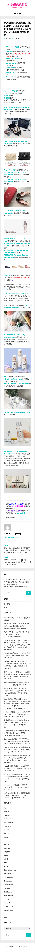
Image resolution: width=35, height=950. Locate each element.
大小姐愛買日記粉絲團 (15, 511)
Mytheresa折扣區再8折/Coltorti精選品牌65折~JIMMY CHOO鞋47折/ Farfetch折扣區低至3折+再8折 (17, 714)
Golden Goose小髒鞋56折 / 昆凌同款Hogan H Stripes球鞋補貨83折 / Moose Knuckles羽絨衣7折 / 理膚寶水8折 (16, 691)
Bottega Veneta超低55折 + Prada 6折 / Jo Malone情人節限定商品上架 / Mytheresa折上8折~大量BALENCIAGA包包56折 (17, 758)
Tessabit (7, 844)
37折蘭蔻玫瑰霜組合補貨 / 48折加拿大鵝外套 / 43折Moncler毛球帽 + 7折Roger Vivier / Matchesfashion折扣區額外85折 (17, 777)
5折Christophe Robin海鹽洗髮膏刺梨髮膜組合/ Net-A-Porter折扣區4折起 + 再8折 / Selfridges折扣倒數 (17, 749)
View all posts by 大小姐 (12, 537)
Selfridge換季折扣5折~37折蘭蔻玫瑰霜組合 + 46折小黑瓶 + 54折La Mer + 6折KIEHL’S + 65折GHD (17, 795)
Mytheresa (7, 808)
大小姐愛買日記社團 (18, 506)
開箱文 (6, 608)
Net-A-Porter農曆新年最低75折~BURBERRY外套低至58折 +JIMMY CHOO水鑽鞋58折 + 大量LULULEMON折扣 (17, 664)
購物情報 (12, 517)
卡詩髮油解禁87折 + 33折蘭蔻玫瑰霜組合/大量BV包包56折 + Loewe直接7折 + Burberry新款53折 (17, 733)
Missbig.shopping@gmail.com (13, 587)
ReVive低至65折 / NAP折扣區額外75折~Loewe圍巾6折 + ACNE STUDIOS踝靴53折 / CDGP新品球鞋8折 (17, 634)
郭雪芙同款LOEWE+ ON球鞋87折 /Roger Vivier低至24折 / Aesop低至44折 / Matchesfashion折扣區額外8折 (17, 722)
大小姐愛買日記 (17, 4)
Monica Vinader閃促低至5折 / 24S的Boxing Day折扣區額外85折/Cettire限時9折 (17, 787)
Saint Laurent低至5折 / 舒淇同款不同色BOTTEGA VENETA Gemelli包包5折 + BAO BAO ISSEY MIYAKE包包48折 (17, 741)
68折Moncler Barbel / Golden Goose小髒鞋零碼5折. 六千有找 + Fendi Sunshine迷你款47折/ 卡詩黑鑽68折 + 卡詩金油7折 (17, 674)
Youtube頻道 (20, 513)
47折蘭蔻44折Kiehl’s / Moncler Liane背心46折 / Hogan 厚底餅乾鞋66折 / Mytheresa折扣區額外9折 (17, 626)
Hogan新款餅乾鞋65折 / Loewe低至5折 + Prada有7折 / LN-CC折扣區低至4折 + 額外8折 (17, 768)
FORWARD (7, 826)
